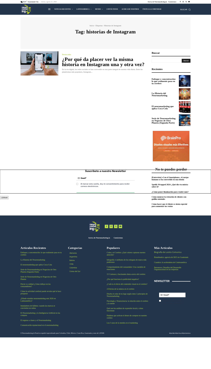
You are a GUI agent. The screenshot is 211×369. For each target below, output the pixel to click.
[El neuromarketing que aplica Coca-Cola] (184, 107)
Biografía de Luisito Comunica (167, 252)
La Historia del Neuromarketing (159, 94)
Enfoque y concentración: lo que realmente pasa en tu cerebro (164, 81)
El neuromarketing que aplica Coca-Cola (163, 107)
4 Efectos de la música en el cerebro (120, 289)
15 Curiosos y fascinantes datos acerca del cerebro (126, 274)
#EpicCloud (178, 333)
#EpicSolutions (186, 333)
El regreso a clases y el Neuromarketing (36, 320)
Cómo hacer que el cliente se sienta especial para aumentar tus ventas (169, 205)
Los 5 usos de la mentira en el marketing (122, 323)
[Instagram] (183, 1)
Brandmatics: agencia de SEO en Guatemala (171, 257)
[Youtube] (189, 1)
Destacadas (66, 54)
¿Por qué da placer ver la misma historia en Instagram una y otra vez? (103, 61)
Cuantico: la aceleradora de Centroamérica (170, 262)
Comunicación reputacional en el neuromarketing (39, 325)
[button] (185, 9)
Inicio (92, 26)
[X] (186, 1)
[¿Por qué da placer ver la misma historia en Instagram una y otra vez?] (39, 63)
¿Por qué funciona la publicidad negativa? (123, 279)
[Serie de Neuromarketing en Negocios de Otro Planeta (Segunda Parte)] (184, 120)
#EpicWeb (172, 333)
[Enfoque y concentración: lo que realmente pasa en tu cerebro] (184, 81)
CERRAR (4, 198)
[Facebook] (180, 1)
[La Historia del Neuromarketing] (184, 94)
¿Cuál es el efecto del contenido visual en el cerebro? (127, 284)
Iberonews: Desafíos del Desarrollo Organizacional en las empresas (167, 268)
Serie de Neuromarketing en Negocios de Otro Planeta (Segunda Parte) (163, 120)
